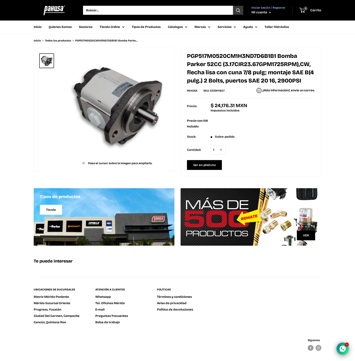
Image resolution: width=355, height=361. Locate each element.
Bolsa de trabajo (107, 322)
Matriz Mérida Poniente (51, 297)
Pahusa (192, 90)
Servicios (225, 27)
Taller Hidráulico (277, 27)
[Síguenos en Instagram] (318, 348)
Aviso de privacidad (172, 303)
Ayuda (248, 27)
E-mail (100, 309)
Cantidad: (194, 150)
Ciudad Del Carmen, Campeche (57, 316)
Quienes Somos (60, 27)
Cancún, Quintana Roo (50, 322)
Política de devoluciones (175, 309)
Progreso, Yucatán (47, 309)
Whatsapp (103, 297)
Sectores (85, 27)
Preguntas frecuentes (111, 316)
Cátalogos (175, 27)
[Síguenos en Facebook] (311, 348)
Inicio (37, 27)
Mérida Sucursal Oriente (52, 303)
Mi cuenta (259, 12)
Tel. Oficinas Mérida (110, 303)
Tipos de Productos (146, 27)
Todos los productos (58, 40)
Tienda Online (110, 27)
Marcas (200, 27)
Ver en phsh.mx (204, 165)
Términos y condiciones (174, 297)
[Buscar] (238, 10)
